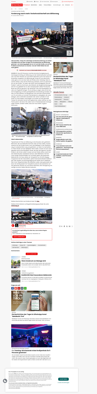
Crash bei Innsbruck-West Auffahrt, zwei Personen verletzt (64, 154)
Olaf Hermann (15, 247)
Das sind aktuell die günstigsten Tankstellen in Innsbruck (64, 117)
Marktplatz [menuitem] (67, 5)
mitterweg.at (15, 205)
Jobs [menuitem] (63, 5)
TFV (70, 95)
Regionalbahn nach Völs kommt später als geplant (64, 139)
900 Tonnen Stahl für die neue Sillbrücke (63, 124)
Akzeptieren (63, 379)
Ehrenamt (66, 99)
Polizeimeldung (58, 97)
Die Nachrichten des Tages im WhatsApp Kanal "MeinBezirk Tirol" (29, 314)
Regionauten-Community (26, 224)
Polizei (56, 101)
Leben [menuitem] (40, 5)
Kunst (56, 104)
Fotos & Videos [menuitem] (47, 5)
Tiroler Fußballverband (60, 106)
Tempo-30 (22, 245)
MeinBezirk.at (17, 5)
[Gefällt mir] (60, 226)
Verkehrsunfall (58, 99)
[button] (42, 39)
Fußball (70, 101)
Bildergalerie (63, 101)
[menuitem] (29, 1)
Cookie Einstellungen (63, 382)
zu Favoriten (21, 226)
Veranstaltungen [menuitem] (57, 5)
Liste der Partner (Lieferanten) (14, 388)
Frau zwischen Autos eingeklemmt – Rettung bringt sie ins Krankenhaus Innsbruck (64, 147)
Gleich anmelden (19, 237)
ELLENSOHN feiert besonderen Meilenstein (36, 274)
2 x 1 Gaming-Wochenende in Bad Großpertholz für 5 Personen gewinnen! (31, 351)
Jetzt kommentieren (32, 253)
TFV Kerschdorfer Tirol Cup (61, 95)
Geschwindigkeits (31, 245)
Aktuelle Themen (58, 92)
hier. (38, 201)
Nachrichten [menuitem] (34, 5)
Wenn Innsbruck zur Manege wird (33, 260)
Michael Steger (22, 225)
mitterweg (14, 245)
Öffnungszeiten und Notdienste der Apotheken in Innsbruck (64, 132)
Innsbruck (26, 267)
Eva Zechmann (41, 245)
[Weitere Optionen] (72, 226)
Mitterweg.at (25, 247)
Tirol (61, 104)
